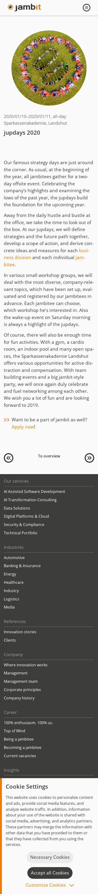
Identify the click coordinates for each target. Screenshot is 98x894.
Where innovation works (26, 665)
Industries (14, 547)
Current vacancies (20, 755)
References (15, 621)
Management (16, 673)
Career (10, 712)
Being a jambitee (19, 739)
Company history (19, 698)
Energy (10, 574)
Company (13, 654)
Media (9, 607)
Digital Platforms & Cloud (26, 516)
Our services (16, 481)
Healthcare (14, 582)
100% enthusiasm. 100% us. (28, 722)
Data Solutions (17, 508)
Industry (11, 590)
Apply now (23, 427)
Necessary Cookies (50, 857)
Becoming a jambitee (22, 747)
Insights (12, 770)
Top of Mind (14, 730)
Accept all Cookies (50, 873)
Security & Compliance (24, 524)
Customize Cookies (46, 885)
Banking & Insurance (22, 565)
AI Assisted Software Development (34, 491)
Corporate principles (22, 689)
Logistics (11, 599)
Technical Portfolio (20, 532)
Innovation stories (20, 631)
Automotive (14, 557)
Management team (21, 681)
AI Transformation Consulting (30, 499)
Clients (10, 640)
